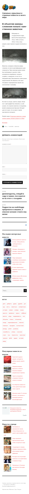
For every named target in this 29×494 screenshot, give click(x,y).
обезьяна (5, 319)
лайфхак (23, 313)
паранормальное (12, 322)
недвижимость (17, 316)
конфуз (17, 310)
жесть (8, 307)
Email (4, 174)
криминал (11, 313)
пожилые (5, 325)
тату (9, 335)
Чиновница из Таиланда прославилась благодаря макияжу (18, 467)
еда (4, 307)
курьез (17, 313)
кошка (22, 310)
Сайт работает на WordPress (9, 484)
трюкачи (5, 338)
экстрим (21, 338)
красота (5, 313)
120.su (5, 126)
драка (14, 304)
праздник (12, 325)
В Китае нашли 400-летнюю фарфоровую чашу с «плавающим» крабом (19, 278)
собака (13, 332)
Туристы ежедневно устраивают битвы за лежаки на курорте (17, 378)
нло (24, 316)
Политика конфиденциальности (8, 486)
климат (11, 310)
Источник (4, 122)
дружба (20, 304)
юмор (4, 341)
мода (10, 316)
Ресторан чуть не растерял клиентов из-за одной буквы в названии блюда (19, 458)
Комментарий (7, 144)
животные (17, 126)
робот (10, 329)
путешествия (20, 325)
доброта (9, 304)
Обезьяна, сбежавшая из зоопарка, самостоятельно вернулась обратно (18, 251)
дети (4, 304)
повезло (21, 322)
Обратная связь (5, 489)
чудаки (15, 338)
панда (4, 322)
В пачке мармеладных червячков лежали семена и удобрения (19, 269)
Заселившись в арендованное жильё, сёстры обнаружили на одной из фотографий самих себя (15, 431)
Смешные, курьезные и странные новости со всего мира (14, 15)
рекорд (5, 329)
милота (5, 316)
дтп (25, 304)
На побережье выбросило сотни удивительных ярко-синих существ (19, 387)
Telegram (19, 489)
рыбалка (15, 329)
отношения (18, 319)
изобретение (22, 307)
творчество (15, 335)
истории (5, 310)
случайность (6, 332)
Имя (4, 166)
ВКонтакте (11, 489)
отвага (11, 319)
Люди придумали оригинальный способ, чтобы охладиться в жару (18, 440)
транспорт (22, 335)
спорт (4, 335)
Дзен (16, 489)
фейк (10, 338)
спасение (19, 332)
